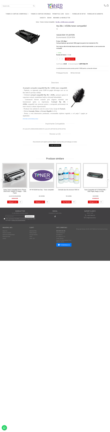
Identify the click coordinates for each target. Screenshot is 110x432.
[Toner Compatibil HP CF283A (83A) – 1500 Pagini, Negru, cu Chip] (95, 175)
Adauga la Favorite (62, 73)
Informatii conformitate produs (30, 118)
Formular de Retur (79, 14)
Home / (38, 22)
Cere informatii (76, 73)
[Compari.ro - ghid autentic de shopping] (8, 254)
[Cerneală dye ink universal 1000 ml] (68, 175)
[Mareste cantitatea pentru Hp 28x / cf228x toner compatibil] (62, 59)
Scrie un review (55, 145)
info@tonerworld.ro (91, 217)
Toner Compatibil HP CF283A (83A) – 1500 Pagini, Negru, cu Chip (95, 190)
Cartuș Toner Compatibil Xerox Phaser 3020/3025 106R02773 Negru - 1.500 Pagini (14, 191)
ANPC (30, 236)
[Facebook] (55, 216)
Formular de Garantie (95, 14)
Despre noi (5, 230)
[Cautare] (33, 6)
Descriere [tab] (55, 83)
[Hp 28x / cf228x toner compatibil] (27, 37)
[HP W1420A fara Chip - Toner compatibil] (41, 175)
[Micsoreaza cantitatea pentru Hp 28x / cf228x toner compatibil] (57, 59)
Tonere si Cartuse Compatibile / (47, 22)
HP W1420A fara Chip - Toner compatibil (42, 190)
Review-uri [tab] (55, 134)
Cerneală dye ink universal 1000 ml (68, 190)
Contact (4, 238)
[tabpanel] (27, 37)
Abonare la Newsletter (61, 18)
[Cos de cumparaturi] (108, 5)
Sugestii (43, 18)
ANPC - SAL (32, 238)
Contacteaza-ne (65, 245)
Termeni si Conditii (7, 232)
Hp (57, 29)
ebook (49, 18)
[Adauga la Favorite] (20, 202)
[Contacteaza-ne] (105, 5)
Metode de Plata (33, 230)
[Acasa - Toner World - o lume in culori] (55, 6)
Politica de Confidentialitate (18, 220)
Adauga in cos (70, 59)
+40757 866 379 (91, 215)
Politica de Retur (33, 232)
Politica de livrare (6, 236)
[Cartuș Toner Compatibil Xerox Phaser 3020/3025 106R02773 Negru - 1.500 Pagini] (14, 175)
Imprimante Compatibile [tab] (55, 124)
